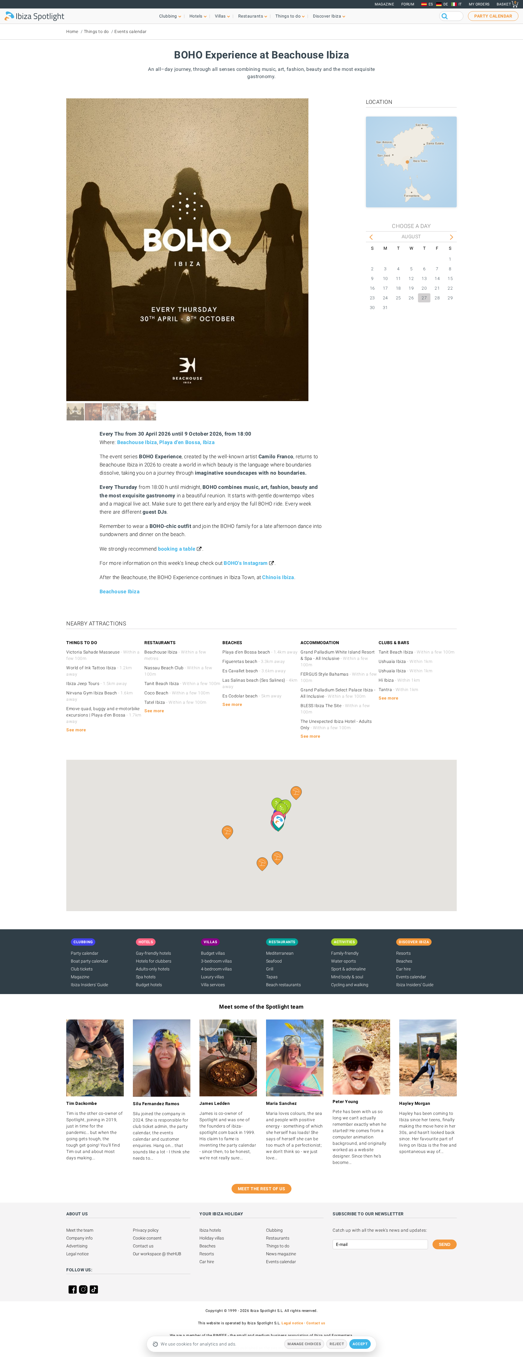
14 (437, 278)
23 (372, 297)
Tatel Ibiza (175, 702)
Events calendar (130, 31)
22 (450, 288)
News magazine (281, 1253)
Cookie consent (147, 1238)
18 (398, 288)
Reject (337, 1344)
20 (424, 288)
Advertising (76, 1245)
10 (385, 278)
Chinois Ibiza (278, 577)
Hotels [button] (195, 16)
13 (424, 278)
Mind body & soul (347, 976)
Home (72, 31)
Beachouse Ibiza (137, 442)
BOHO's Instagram (246, 563)
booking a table (177, 549)
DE (445, 4)
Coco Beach (176, 692)
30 (372, 307)
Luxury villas (212, 976)
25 (398, 297)
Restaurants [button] (250, 16)
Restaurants (277, 1238)
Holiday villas (211, 1238)
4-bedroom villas (216, 969)
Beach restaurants (283, 984)
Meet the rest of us (261, 1188)
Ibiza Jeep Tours (96, 683)
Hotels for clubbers (153, 961)
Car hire (403, 969)
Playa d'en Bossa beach (260, 652)
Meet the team (79, 1230)
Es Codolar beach (252, 695)
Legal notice (77, 1253)
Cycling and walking (349, 984)
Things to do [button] (288, 16)
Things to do (96, 31)
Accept (360, 1344)
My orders (479, 4)
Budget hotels (149, 984)
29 (450, 297)
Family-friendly (345, 953)
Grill (269, 969)
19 (411, 288)
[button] (277, 858)
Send (444, 1244)
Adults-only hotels (152, 969)
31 (385, 307)
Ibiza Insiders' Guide (89, 984)
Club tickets (82, 969)
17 (385, 288)
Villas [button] (220, 16)
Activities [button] (344, 942)
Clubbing (274, 1230)
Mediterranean (280, 953)
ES (431, 4)
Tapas (272, 976)
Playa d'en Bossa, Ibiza (187, 442)
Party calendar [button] (493, 16)
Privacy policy (146, 1230)
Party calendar (84, 953)
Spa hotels (146, 976)
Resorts (403, 953)
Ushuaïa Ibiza (405, 661)
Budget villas (213, 953)
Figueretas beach (253, 661)
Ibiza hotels (210, 1230)
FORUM (407, 4)
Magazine (384, 4)
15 (450, 278)
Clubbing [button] (168, 16)
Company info (79, 1238)
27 (424, 297)
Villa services (213, 984)
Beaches (404, 961)
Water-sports (343, 961)
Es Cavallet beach (254, 670)
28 (437, 297)
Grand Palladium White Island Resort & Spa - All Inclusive (338, 658)
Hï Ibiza (399, 680)
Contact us (143, 1245)
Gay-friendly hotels (153, 953)
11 (398, 278)
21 (437, 288)
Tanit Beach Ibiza (182, 683)
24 (385, 297)
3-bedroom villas (216, 961)
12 (411, 278)
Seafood (274, 961)
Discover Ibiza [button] (327, 16)
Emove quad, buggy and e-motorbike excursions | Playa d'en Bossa (103, 715)
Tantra (398, 689)
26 (411, 297)
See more (76, 729)
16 (372, 288)
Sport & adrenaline (348, 969)
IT (460, 4)
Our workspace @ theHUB (157, 1253)
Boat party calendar (89, 961)
